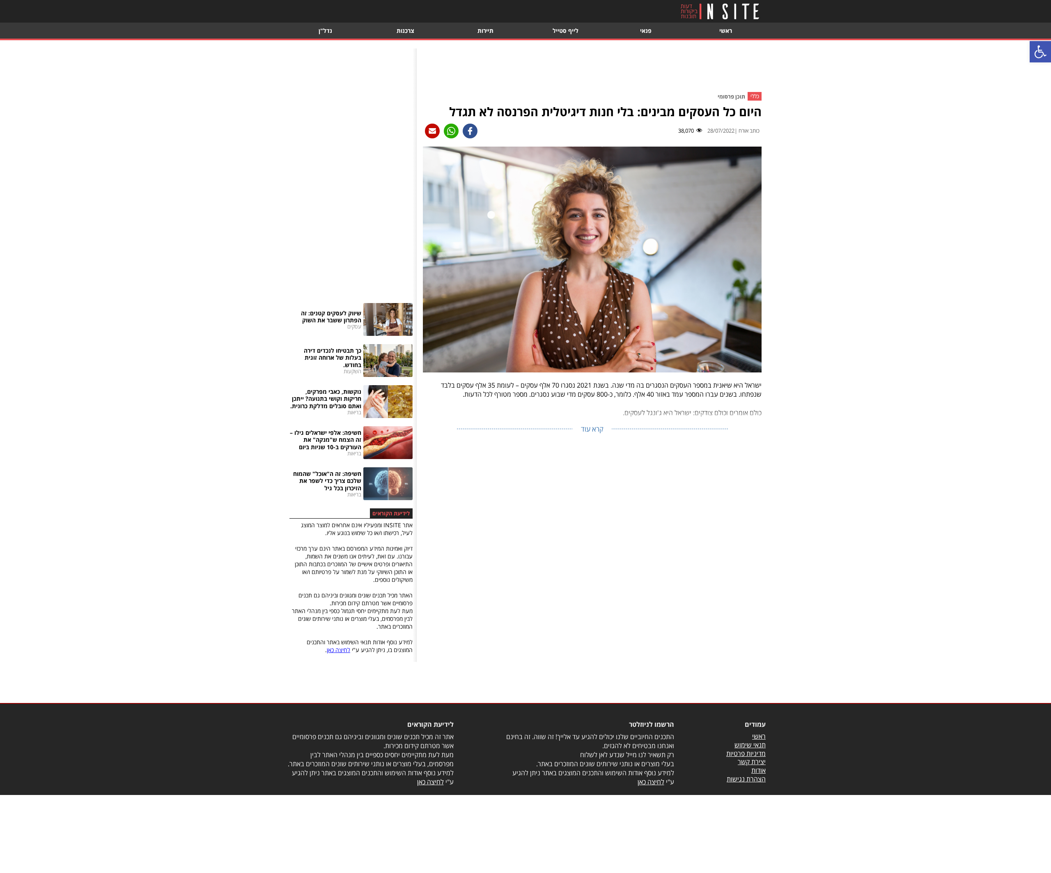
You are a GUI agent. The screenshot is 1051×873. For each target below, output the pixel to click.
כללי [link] (754, 96)
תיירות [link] (485, 30)
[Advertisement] (592, 66)
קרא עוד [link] (592, 429)
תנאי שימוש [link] (750, 744)
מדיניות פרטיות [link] (746, 753)
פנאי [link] (646, 30)
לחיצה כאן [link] (338, 650)
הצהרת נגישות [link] (746, 778)
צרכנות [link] (405, 30)
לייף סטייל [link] (565, 30)
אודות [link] (758, 770)
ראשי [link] (725, 30)
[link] (1040, 51)
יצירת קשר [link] (752, 761)
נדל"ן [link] (325, 30)
